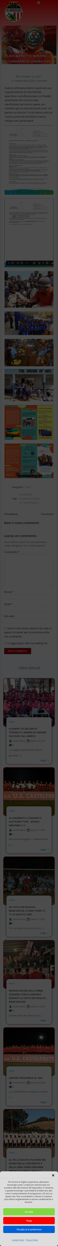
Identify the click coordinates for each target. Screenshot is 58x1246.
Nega (29, 1220)
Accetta (29, 1211)
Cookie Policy (18, 1240)
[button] (53, 1175)
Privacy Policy (32, 1240)
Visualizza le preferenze (29, 1229)
